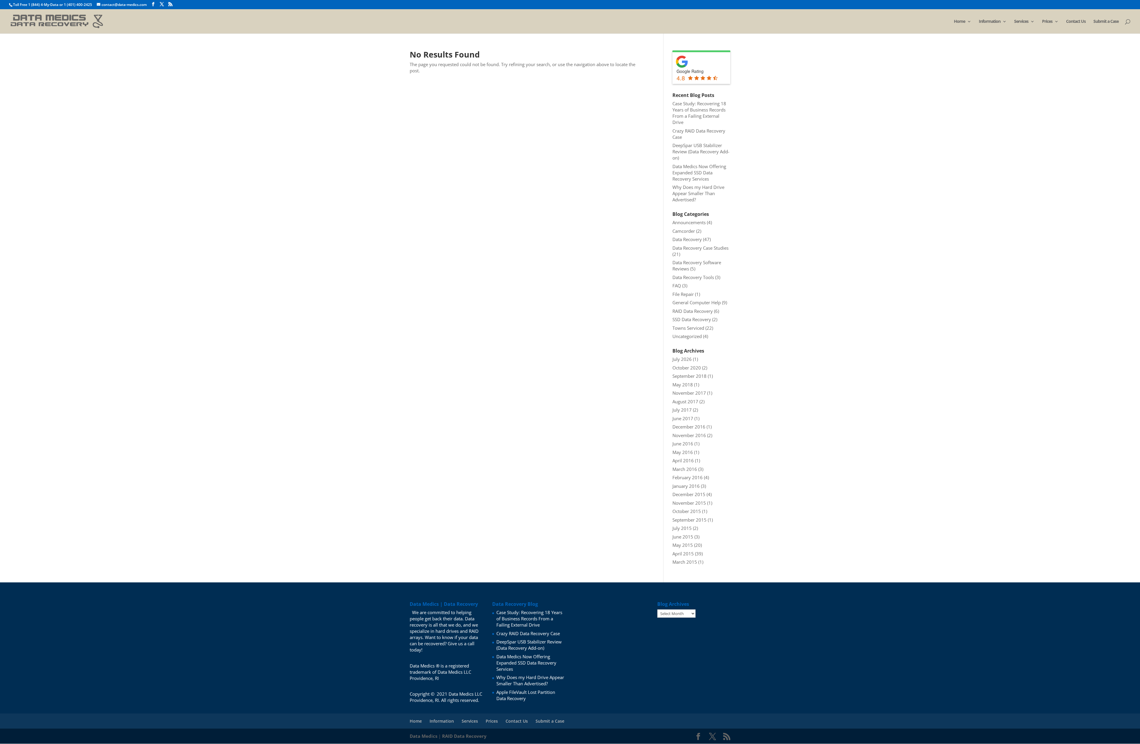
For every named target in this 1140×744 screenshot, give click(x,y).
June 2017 (682, 418)
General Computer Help (696, 302)
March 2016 (684, 469)
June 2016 (682, 444)
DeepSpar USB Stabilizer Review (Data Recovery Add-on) (700, 151)
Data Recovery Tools (693, 277)
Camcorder (683, 231)
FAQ (676, 286)
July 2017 (682, 410)
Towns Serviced (688, 328)
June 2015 (682, 537)
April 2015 (683, 554)
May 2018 (682, 385)
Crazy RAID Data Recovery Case (528, 633)
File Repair (683, 294)
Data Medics (423, 736)
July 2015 (682, 528)
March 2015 (684, 562)
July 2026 (682, 359)
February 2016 (687, 477)
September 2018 (689, 376)
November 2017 (689, 393)
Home (959, 21)
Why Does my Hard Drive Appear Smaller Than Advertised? (698, 193)
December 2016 (688, 427)
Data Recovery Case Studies (700, 248)
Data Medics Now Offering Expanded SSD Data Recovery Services (699, 172)
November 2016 (689, 435)
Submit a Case (1106, 21)
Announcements (689, 222)
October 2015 (686, 511)
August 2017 (685, 401)
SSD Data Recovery (691, 319)
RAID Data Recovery (692, 311)
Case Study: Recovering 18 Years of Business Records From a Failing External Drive (699, 113)
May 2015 (682, 545)
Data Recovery (687, 239)
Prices (1047, 21)
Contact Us (1076, 21)
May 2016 (682, 452)
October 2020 (686, 368)
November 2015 (689, 503)
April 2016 (683, 460)
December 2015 (688, 494)
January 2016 (686, 486)
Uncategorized (687, 336)
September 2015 (689, 520)
